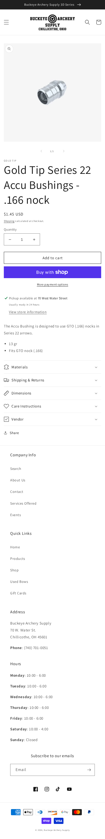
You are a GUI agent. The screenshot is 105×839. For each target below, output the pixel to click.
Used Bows (19, 581)
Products (17, 558)
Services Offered (23, 503)
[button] (6, 22)
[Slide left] (41, 151)
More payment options (52, 284)
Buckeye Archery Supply (57, 830)
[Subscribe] (89, 770)
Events (15, 515)
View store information (28, 312)
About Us (17, 480)
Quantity (10, 229)
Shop (14, 570)
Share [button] (14, 432)
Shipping (9, 221)
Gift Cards (18, 593)
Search (15, 468)
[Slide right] (63, 151)
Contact (16, 491)
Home (15, 547)
